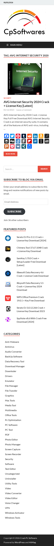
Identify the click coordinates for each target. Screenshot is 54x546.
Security (7, 98)
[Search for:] (27, 169)
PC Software (11, 424)
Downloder (10, 371)
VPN (7, 507)
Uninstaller (10, 478)
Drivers (8, 376)
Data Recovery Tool (14, 361)
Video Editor (11, 498)
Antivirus (9, 346)
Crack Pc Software (28, 538)
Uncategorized (12, 473)
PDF (7, 434)
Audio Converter (13, 351)
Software (9, 464)
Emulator (9, 381)
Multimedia (11, 410)
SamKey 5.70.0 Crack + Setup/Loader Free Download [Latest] (31, 261)
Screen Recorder (13, 454)
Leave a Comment (24, 110)
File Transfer (11, 390)
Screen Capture (12, 449)
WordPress (20, 542)
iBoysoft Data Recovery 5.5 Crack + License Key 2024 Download (30, 286)
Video (8, 488)
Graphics (9, 395)
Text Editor (10, 468)
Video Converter (13, 493)
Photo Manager (13, 444)
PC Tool (9, 429)
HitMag (32, 542)
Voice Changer (12, 503)
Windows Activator (14, 512)
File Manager (11, 385)
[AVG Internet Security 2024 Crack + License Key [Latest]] (27, 80)
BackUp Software (13, 356)
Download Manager (15, 366)
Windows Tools (12, 517)
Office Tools (11, 415)
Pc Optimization (13, 420)
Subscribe (14, 211)
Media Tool (10, 405)
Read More (9, 153)
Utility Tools (11, 483)
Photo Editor (11, 439)
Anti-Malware (12, 341)
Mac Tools (10, 400)
